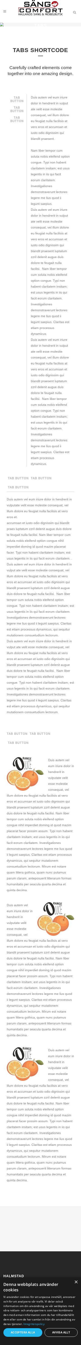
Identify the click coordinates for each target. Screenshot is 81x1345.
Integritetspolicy (34, 1324)
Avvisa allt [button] (61, 1332)
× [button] (76, 1282)
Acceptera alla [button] (23, 1332)
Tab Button (17, 99)
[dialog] (40, 1311)
